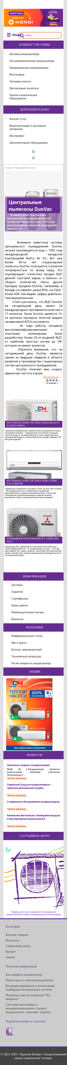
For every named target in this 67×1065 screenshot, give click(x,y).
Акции (10, 957)
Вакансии (17, 619)
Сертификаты (19, 598)
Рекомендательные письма (27, 612)
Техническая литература (26, 656)
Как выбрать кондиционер (24, 974)
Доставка (17, 584)
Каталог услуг (18, 118)
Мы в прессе (19, 642)
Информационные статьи (25, 168)
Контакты (12, 940)
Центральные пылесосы (24, 88)
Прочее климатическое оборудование (23, 97)
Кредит (11, 951)
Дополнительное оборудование (28, 142)
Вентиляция (16, 74)
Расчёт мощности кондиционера (31, 663)
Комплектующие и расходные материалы (27, 127)
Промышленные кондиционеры (28, 67)
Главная (8, 168)
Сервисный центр (18, 946)
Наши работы (19, 605)
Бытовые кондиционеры (24, 54)
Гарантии (17, 591)
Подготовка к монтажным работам (29, 980)
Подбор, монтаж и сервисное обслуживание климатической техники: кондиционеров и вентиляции (33, 913)
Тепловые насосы (20, 81)
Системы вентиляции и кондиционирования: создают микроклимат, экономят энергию (28, 1008)
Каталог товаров (17, 935)
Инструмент (16, 135)
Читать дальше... (17, 778)
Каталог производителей (26, 649)
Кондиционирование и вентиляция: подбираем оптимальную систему (30, 987)
